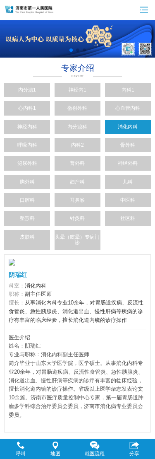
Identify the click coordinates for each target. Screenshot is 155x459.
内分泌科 (77, 127)
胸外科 (27, 182)
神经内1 (77, 90)
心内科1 (27, 108)
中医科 (127, 200)
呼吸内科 (27, 145)
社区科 (127, 218)
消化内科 (128, 127)
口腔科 (27, 200)
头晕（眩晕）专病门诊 (77, 240)
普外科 (77, 163)
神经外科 (128, 163)
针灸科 (77, 218)
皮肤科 (27, 237)
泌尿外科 (27, 163)
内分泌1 (27, 90)
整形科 (27, 218)
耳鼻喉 (77, 200)
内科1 (128, 90)
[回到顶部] (144, 427)
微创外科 (77, 108)
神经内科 (27, 127)
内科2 (77, 145)
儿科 (128, 182)
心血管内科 (127, 108)
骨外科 (127, 145)
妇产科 (77, 182)
